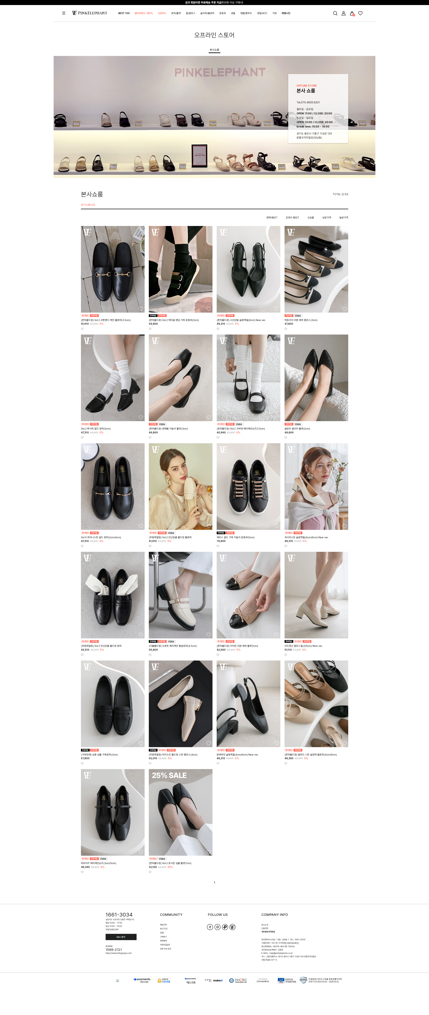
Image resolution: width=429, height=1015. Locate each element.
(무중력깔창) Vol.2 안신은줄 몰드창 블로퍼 (170, 537)
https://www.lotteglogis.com (119, 953)
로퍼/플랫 (176, 13)
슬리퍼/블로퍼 (207, 13)
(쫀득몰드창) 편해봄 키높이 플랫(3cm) (168, 428)
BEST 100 (124, 13)
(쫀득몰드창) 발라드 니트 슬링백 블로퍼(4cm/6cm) (311, 754)
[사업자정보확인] (292, 943)
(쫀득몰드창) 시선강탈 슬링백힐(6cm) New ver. (241, 320)
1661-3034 (119, 914)
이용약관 (264, 928)
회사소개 (264, 925)
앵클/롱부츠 (246, 13)
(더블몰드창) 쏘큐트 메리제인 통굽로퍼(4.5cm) (173, 645)
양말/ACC (262, 13)
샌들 (233, 13)
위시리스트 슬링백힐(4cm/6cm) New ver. (306, 537)
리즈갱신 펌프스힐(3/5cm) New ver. (304, 645)
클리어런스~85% (144, 13)
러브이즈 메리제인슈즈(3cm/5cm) (98, 863)
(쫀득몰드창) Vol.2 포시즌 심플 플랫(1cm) (170, 863)
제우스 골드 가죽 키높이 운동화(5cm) (236, 537)
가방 (274, 13)
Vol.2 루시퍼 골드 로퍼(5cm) (96, 428)
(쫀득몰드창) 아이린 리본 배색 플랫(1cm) (237, 645)
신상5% (162, 13)
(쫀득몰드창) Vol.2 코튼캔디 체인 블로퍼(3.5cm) (106, 320)
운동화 (222, 13)
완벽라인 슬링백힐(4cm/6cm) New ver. (237, 754)
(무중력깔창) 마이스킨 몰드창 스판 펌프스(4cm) (173, 754)
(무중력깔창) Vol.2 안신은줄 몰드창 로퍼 (101, 645)
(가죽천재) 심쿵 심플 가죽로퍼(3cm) (99, 754)
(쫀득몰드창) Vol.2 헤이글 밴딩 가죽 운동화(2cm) (174, 320)
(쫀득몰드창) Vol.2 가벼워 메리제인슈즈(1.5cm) (241, 428)
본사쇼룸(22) (88, 204)
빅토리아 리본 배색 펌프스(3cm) (301, 320)
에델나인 (286, 13)
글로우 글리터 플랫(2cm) (297, 428)
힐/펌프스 (190, 13)
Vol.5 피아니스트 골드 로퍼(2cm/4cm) (101, 537)
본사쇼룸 (214, 49)
